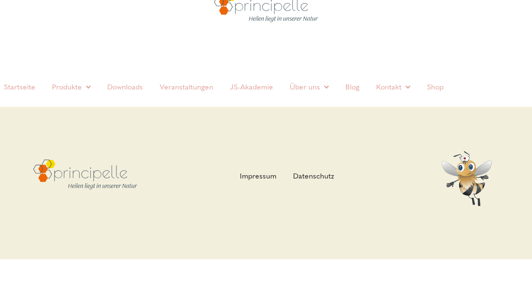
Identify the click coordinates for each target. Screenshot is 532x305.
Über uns (305, 87)
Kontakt (388, 87)
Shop (435, 87)
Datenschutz (313, 176)
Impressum (258, 176)
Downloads (125, 87)
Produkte (67, 87)
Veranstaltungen (186, 87)
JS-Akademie (251, 87)
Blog (352, 87)
